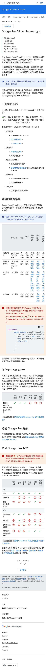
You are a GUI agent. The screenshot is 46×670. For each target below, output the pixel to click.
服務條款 (5, 598)
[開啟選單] (3, 2)
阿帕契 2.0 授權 (21, 579)
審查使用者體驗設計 (19, 168)
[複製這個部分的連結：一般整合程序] (20, 104)
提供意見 (8, 26)
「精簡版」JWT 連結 (32, 276)
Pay (17, 2)
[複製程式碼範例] (42, 327)
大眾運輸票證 (9, 553)
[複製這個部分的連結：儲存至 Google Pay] (27, 370)
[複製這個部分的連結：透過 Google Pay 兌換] (30, 428)
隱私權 (9, 659)
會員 (12, 551)
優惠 (25, 551)
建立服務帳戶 (16, 139)
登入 (41, 3)
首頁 (3, 17)
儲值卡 (18, 551)
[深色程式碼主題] (39, 327)
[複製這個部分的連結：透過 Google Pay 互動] (30, 448)
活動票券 (32, 551)
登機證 (40, 551)
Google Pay (17, 17)
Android (4, 632)
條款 (3, 659)
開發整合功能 (16, 152)
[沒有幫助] (19, 21)
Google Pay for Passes (13, 9)
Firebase (5, 639)
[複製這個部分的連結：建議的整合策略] (23, 199)
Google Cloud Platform (10, 643)
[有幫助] (16, 21)
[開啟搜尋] (37, 2)
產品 (9, 17)
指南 (42, 17)
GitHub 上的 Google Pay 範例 (12, 618)
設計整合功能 (16, 144)
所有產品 (5, 650)
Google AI (5, 647)
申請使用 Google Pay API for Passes (14, 608)
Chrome (4, 636)
